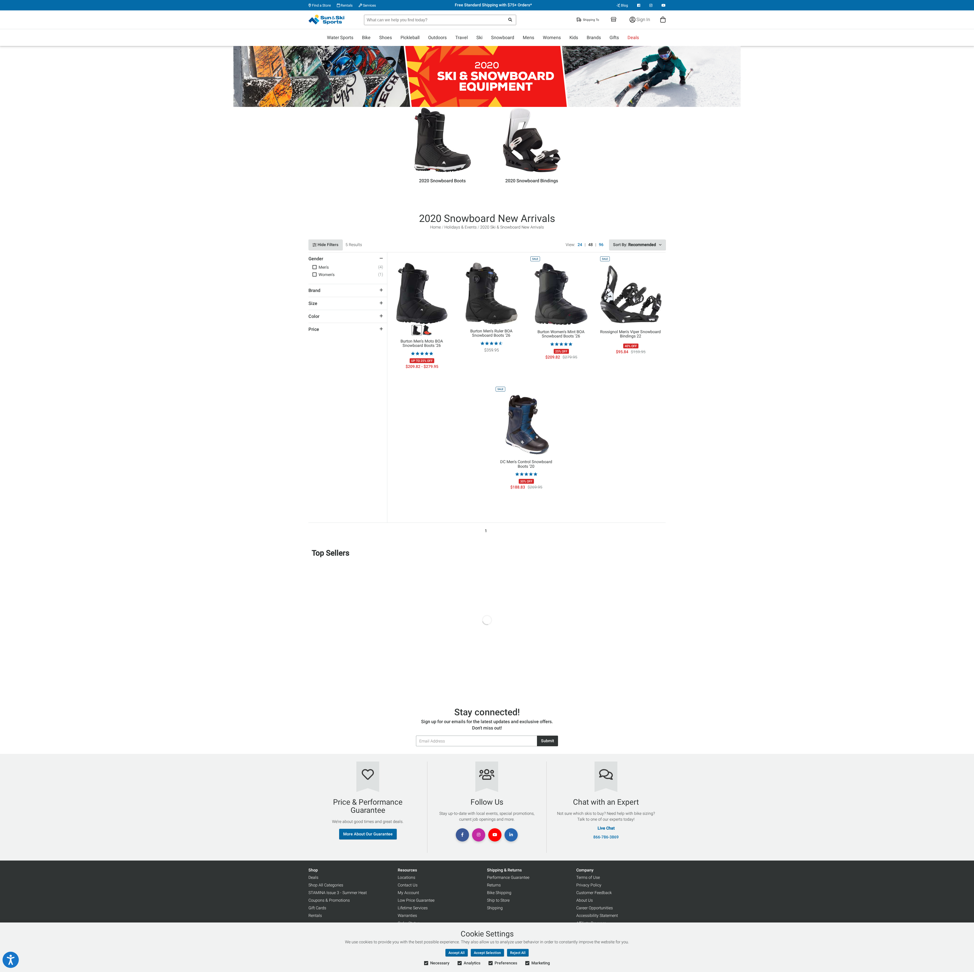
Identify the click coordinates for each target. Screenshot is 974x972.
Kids (573, 37)
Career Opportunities (594, 907)
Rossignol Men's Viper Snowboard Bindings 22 (630, 334)
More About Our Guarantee (368, 834)
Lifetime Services (413, 907)
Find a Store (321, 5)
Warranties (407, 915)
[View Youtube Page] (664, 5)
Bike (366, 37)
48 (590, 245)
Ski (479, 37)
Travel (461, 37)
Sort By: (634, 244)
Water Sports (340, 37)
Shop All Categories (325, 885)
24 (580, 245)
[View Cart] (663, 19)
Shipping (495, 907)
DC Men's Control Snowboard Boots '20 (526, 464)
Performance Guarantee (508, 877)
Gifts (614, 37)
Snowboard (502, 37)
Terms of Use (588, 877)
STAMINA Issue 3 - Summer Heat (337, 892)
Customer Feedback (594, 892)
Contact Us (408, 885)
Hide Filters (327, 244)
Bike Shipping (499, 892)
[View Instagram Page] (650, 5)
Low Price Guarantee (416, 900)
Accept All (456, 953)
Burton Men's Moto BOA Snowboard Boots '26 (422, 343)
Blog (624, 5)
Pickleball (410, 37)
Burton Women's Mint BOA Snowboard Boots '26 (560, 334)
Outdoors (437, 37)
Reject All (518, 953)
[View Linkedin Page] (511, 834)
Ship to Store (498, 900)
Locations (406, 877)
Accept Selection (487, 953)
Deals (633, 37)
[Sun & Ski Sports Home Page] (326, 19)
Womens (552, 37)
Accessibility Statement (597, 915)
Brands (594, 37)
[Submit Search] (510, 20)
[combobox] (440, 20)
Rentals (346, 5)
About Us (584, 900)
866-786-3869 (606, 837)
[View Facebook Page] (638, 5)
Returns (494, 885)
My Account (408, 892)
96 (601, 245)
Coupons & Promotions (329, 900)
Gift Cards (317, 907)
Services (369, 5)
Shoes (385, 37)
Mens (528, 37)
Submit (547, 740)
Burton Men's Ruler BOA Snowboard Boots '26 (491, 333)
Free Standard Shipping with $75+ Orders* (493, 5)
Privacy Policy (588, 885)
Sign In (642, 19)
